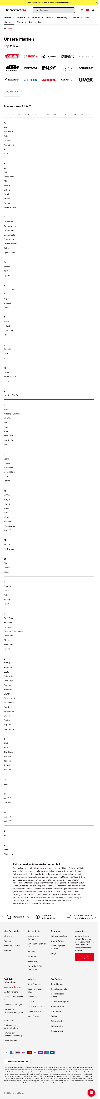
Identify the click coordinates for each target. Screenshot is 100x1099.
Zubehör (36, 17)
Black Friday (33, 1016)
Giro (6, 353)
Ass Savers (9, 145)
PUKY (6, 604)
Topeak (7, 761)
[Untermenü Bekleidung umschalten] (69, 17)
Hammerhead (10, 376)
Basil (6, 168)
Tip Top (7, 756)
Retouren (31, 956)
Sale (87, 17)
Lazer (6, 459)
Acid (6, 136)
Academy (8, 131)
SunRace (8, 720)
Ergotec (7, 303)
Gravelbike (56, 1011)
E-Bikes (7, 17)
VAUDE (7, 798)
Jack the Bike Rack (12, 395)
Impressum (9, 1020)
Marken (7, 22)
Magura (7, 499)
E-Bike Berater (57, 941)
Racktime (8, 622)
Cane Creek (9, 230)
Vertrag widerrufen (12, 987)
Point (6, 595)
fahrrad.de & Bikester (16, 1093)
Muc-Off (7, 530)
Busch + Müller (10, 207)
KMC (6, 422)
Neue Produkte (34, 984)
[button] (87, 10)
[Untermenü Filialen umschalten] (25, 22)
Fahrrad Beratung (59, 936)
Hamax (7, 372)
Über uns (8, 936)
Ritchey (7, 640)
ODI (5, 563)
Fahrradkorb (56, 1021)
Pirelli (6, 590)
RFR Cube (8, 635)
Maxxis (7, 512)
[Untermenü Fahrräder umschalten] (28, 17)
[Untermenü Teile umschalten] (52, 17)
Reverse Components (13, 631)
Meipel (7, 517)
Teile (48, 17)
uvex (6, 784)
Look (6, 476)
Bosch (6, 194)
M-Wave (8, 495)
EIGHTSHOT (9, 289)
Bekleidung (61, 17)
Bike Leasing (35, 22)
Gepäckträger (57, 1031)
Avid (6, 149)
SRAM (7, 716)
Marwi (7, 504)
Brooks (7, 198)
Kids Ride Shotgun (12, 414)
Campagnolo (10, 226)
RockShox (8, 644)
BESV (6, 181)
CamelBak (8, 221)
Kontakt (7, 950)
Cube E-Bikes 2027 (36, 1006)
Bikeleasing (32, 961)
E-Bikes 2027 (33, 996)
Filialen (20, 22)
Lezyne (7, 463)
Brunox (7, 203)
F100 (6, 321)
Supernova (9, 729)
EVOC (6, 307)
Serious (7, 685)
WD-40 (7, 817)
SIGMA (7, 694)
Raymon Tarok (57, 1006)
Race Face (8, 618)
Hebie (6, 381)
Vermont (8, 802)
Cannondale (9, 235)
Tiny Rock (8, 752)
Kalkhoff (7, 409)
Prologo (7, 599)
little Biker (8, 467)
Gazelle (7, 349)
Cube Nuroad (57, 984)
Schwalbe (8, 667)
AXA (6, 153)
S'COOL (7, 663)
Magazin (55, 953)
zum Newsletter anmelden (84, 957)
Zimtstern (8, 854)
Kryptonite (8, 440)
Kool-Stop (8, 435)
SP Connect (9, 702)
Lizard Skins (9, 472)
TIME (6, 747)
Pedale (54, 1016)
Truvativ (7, 769)
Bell (5, 172)
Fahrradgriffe (57, 1026)
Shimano (8, 689)
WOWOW (8, 821)
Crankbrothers (10, 243)
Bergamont (9, 176)
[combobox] (54, 10)
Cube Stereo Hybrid (60, 1001)
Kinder (76, 17)
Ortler (6, 572)
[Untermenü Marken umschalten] (12, 22)
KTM (6, 444)
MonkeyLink (9, 526)
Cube (6, 248)
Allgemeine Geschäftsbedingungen (13, 1012)
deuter (7, 266)
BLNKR (7, 185)
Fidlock (7, 326)
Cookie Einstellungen (13, 1004)
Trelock (7, 765)
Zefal (6, 849)
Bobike (7, 190)
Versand (31, 951)
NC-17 (7, 544)
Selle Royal (9, 680)
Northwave (9, 549)
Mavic (6, 508)
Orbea (7, 567)
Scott (6, 672)
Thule (6, 743)
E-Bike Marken (34, 1011)
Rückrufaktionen (11, 1040)
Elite (6, 294)
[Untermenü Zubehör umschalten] (42, 17)
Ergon (6, 298)
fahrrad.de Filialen (12, 945)
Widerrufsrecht (11, 992)
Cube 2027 (32, 1001)
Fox (5, 334)
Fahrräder (21, 17)
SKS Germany (10, 698)
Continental (9, 239)
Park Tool (8, 586)
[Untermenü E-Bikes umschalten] (13, 17)
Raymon (7, 627)
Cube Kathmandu (59, 989)
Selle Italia (8, 676)
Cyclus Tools (9, 252)
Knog (6, 427)
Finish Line (8, 330)
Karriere (7, 941)
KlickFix (7, 418)
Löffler (7, 480)
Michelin (7, 521)
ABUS (6, 127)
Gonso (7, 358)
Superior (8, 724)
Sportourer (9, 707)
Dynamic (8, 275)
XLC (5, 835)
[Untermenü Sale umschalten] (91, 17)
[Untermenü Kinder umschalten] (81, 17)
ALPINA (7, 140)
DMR (6, 271)
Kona (6, 431)
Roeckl (7, 649)
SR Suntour (9, 711)
